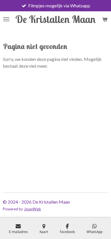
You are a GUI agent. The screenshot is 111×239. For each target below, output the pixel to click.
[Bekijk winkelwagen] (104, 19)
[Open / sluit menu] (6, 19)
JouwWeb (32, 209)
